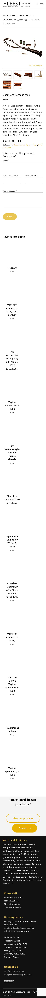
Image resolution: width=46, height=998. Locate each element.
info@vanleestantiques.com (17, 928)
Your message (10, 191)
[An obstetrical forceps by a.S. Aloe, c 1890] (12, 336)
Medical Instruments (21, 15)
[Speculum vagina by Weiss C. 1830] (12, 520)
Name (6, 161)
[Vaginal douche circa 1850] (12, 386)
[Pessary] (12, 252)
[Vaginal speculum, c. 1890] (12, 752)
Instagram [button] (9, 981)
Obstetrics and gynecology (15, 19)
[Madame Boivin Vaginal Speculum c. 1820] (12, 661)
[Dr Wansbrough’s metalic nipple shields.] (12, 430)
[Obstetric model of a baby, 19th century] (12, 289)
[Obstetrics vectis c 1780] (12, 480)
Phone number (31, 176)
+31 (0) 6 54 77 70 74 (14, 971)
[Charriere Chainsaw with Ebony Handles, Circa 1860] (12, 567)
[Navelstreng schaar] (12, 712)
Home (5, 15)
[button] (41, 4)
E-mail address (10, 176)
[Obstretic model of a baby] (12, 618)
